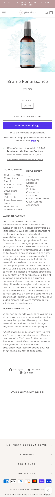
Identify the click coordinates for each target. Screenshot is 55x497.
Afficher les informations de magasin (25, 160)
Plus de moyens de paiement (27, 132)
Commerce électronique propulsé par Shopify (27, 494)
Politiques (26, 464)
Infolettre (26, 473)
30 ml (27, 105)
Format (27, 100)
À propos (27, 454)
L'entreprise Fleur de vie (26, 445)
